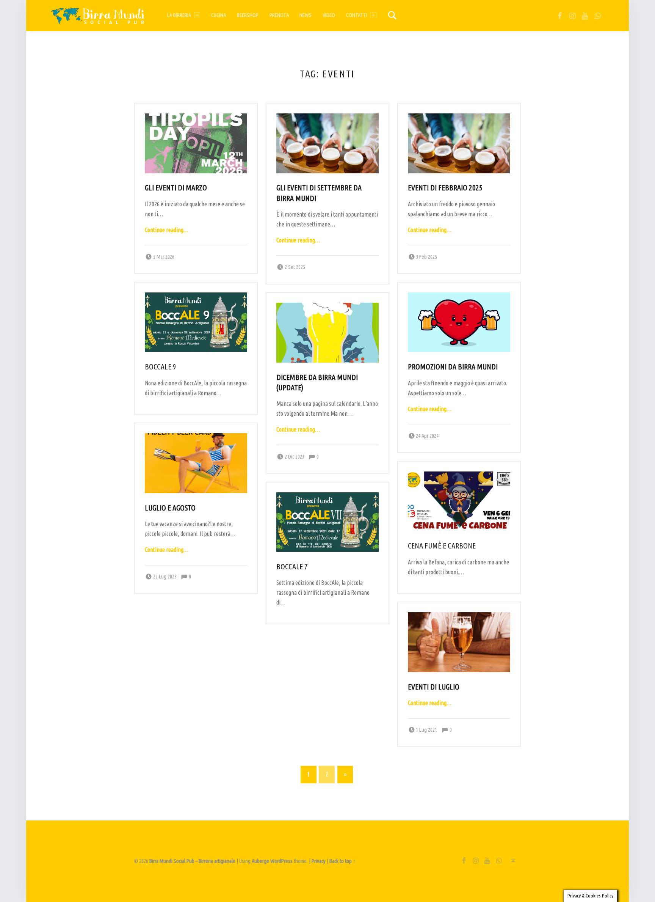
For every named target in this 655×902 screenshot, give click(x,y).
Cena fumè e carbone (442, 546)
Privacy (319, 861)
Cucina (218, 15)
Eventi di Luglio (433, 687)
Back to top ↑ (342, 861)
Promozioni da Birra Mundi (453, 367)
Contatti (356, 15)
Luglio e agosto (170, 508)
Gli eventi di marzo (176, 188)
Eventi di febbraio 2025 (445, 188)
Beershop (248, 15)
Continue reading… (166, 229)
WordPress (281, 861)
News (305, 15)
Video (329, 15)
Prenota (279, 15)
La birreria (179, 15)
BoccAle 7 (292, 567)
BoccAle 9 (160, 367)
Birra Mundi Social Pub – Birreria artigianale (192, 861)
